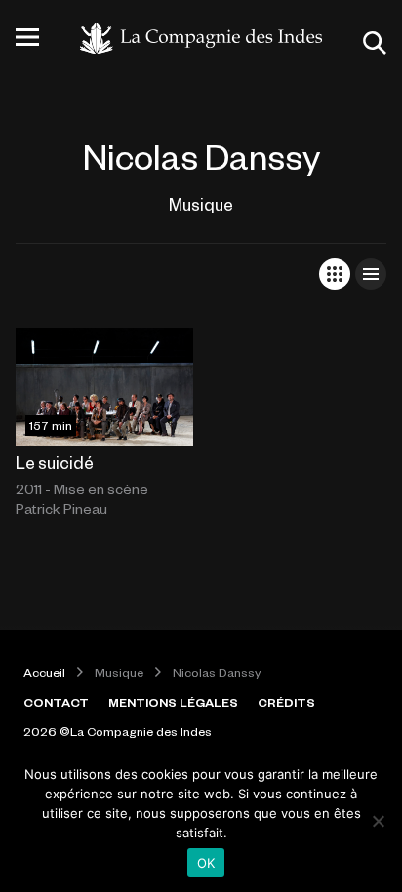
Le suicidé (55, 462)
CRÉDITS (286, 702)
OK (206, 863)
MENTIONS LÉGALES (173, 702)
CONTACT (56, 702)
